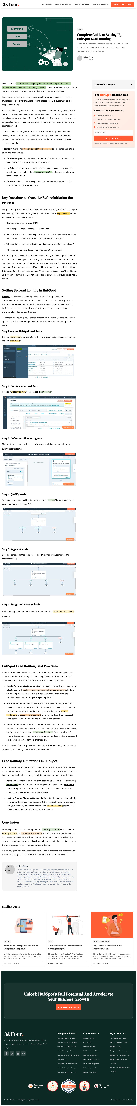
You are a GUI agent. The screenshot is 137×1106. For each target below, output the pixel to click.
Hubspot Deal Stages (90, 1072)
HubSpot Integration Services (67, 1068)
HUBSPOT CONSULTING (63, 4)
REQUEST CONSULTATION (122, 4)
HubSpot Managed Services (66, 1051)
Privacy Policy (115, 1100)
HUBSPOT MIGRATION (81, 4)
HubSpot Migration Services (66, 1038)
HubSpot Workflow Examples (119, 1051)
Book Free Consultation (68, 1007)
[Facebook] (6, 1053)
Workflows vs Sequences (118, 1038)
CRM (79, 29)
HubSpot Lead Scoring (90, 1055)
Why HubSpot (87, 1042)
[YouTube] (23, 1053)
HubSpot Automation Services (67, 1064)
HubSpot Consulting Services (66, 1046)
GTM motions (38, 209)
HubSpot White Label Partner (66, 1072)
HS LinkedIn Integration (91, 1064)
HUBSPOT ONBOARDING (100, 4)
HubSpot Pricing (115, 1046)
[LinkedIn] (18, 1053)
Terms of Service (127, 1100)
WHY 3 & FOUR (47, 4)
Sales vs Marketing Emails (118, 1042)
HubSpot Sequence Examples (120, 1055)
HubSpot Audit (62, 1059)
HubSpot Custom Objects (91, 1051)
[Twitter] (12, 1053)
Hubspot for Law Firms (91, 1068)
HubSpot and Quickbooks (91, 1059)
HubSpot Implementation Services (68, 1055)
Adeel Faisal (88, 57)
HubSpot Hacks (88, 1038)
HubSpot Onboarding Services (67, 1042)
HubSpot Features (89, 1046)
